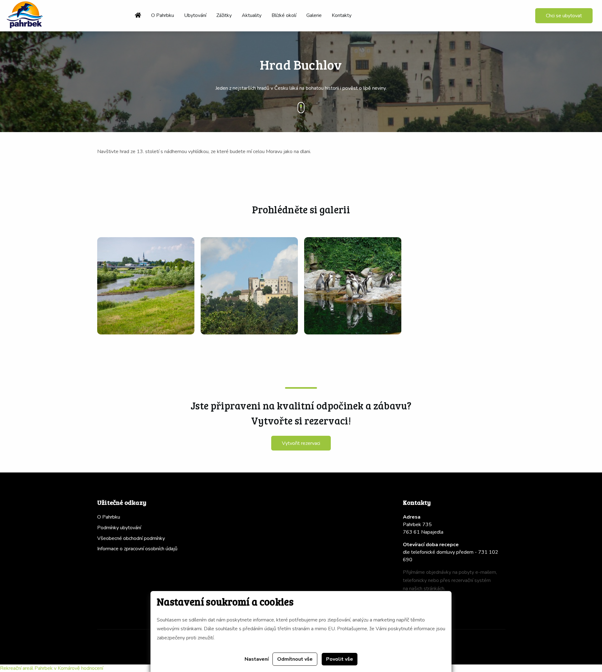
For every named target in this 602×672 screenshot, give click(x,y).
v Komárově (67, 668)
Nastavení (257, 659)
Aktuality (251, 15)
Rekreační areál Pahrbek (26, 668)
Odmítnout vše (295, 659)
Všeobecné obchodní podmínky (131, 538)
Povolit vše (339, 659)
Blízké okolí (284, 15)
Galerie (314, 15)
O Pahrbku (162, 15)
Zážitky (224, 15)
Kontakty (341, 15)
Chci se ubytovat (564, 15)
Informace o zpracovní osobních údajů (137, 548)
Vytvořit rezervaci (301, 443)
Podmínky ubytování (119, 527)
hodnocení (92, 668)
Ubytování (195, 15)
